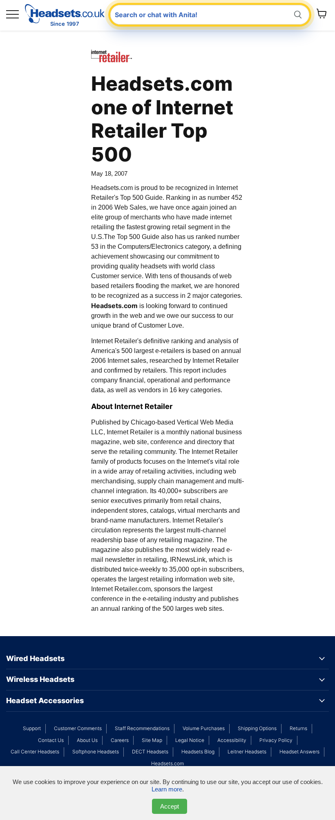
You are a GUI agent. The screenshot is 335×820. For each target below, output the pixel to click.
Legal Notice (189, 740)
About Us (87, 740)
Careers (120, 740)
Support (32, 728)
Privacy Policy (276, 740)
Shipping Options (257, 728)
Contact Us (51, 740)
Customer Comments (78, 728)
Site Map (152, 740)
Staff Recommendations (142, 728)
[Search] (298, 15)
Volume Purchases (204, 728)
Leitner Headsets (247, 752)
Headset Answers (299, 752)
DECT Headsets (150, 752)
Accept (169, 806)
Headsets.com (167, 763)
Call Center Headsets (35, 752)
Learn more (167, 789)
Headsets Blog (197, 752)
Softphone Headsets (95, 752)
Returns (298, 728)
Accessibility (231, 740)
